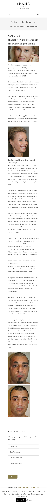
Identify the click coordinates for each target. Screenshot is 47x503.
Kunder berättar (19, 26)
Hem (11, 26)
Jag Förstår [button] (20, 500)
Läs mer (29, 500)
